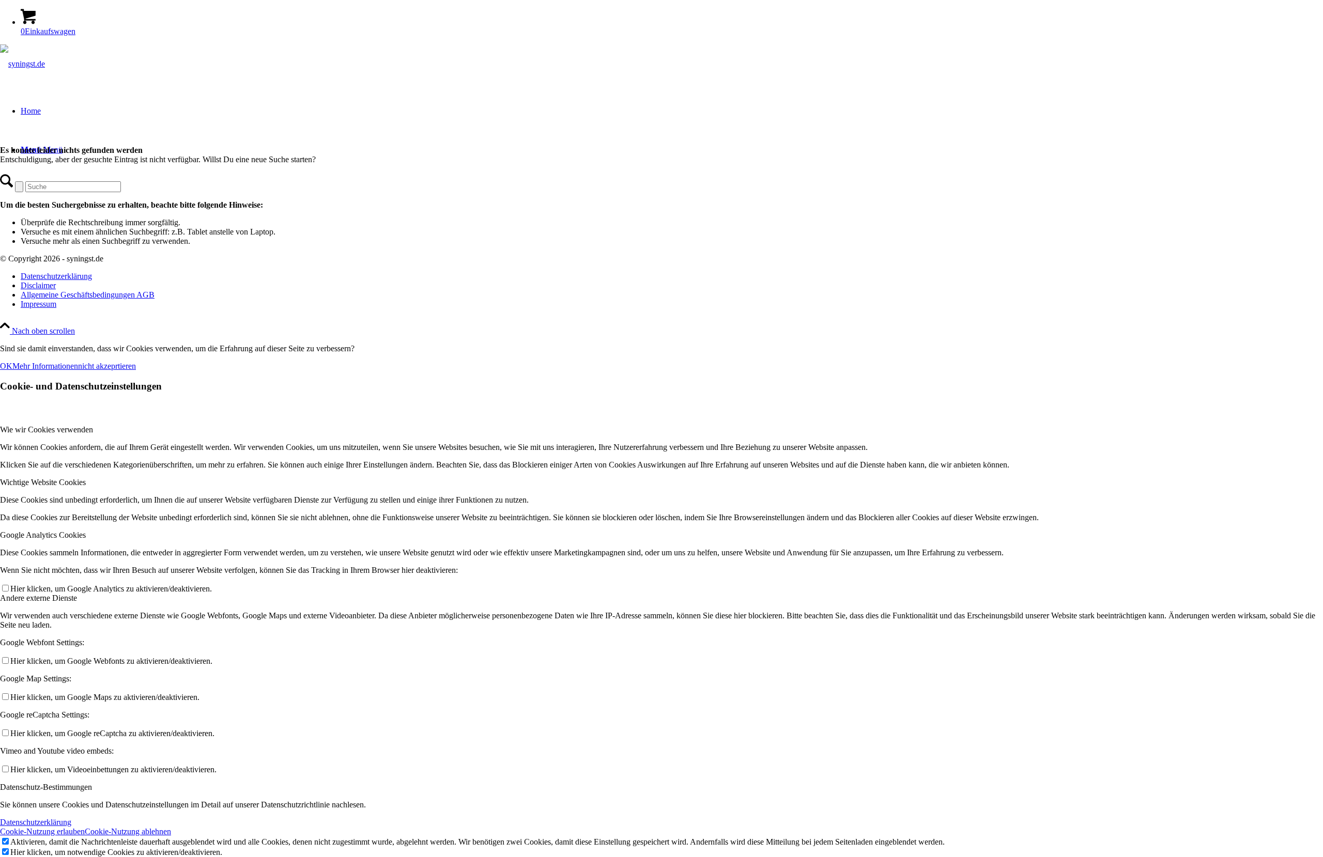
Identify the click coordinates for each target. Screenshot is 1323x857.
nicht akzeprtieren (107, 366)
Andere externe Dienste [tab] (38, 598)
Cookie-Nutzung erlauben (42, 831)
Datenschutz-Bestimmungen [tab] (46, 787)
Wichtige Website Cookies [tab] (43, 482)
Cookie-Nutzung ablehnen (128, 831)
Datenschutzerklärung (35, 822)
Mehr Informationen (45, 366)
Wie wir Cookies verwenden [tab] (46, 429)
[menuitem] (672, 276)
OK (6, 366)
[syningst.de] (22, 63)
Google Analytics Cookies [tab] (43, 535)
